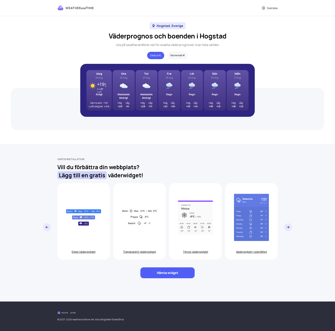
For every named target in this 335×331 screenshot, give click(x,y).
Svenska (272, 8)
